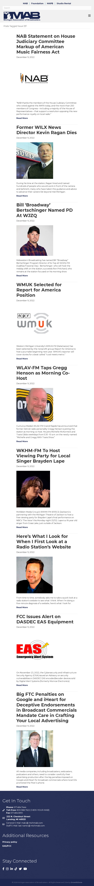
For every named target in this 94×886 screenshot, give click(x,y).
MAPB (50, 4)
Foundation (37, 4)
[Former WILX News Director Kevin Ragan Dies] (34, 160)
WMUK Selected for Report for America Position (39, 290)
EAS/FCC (6, 846)
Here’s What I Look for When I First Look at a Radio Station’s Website (43, 541)
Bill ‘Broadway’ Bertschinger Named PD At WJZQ (44, 210)
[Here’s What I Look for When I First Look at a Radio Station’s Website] (34, 575)
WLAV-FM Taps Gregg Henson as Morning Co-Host (43, 373)
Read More (22, 118)
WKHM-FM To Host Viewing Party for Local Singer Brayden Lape (43, 456)
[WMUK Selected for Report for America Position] (34, 323)
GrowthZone (76, 882)
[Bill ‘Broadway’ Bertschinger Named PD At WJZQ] (34, 240)
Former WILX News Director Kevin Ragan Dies (46, 130)
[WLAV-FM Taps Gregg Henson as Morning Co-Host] (34, 404)
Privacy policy (9, 842)
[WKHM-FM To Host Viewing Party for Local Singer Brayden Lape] (33, 489)
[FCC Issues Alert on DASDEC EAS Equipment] (34, 650)
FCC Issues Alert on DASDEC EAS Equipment (44, 619)
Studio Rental (64, 4)
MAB (25, 4)
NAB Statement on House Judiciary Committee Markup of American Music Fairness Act (45, 44)
